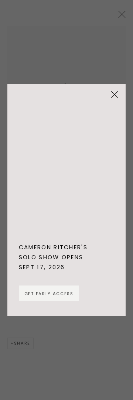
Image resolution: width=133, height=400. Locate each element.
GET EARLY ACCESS (49, 294)
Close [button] (112, 97)
